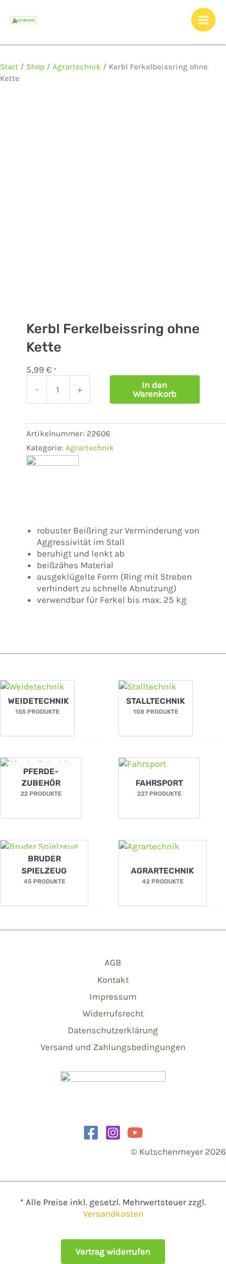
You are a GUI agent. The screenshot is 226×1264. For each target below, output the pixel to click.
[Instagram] (113, 1132)
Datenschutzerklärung (113, 1030)
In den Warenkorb (155, 389)
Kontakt (113, 979)
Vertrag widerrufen (113, 1251)
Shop (35, 66)
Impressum (113, 996)
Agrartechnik (77, 66)
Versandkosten (113, 1213)
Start (9, 66)
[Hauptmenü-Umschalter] (203, 20)
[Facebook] (91, 1132)
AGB (113, 962)
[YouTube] (135, 1132)
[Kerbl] (52, 481)
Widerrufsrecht (113, 1013)
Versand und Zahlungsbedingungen (113, 1047)
